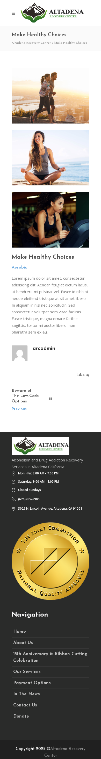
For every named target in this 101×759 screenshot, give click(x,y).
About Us (23, 643)
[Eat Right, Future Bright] (50, 220)
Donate (21, 716)
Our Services (27, 672)
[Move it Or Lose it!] (50, 158)
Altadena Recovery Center (31, 43)
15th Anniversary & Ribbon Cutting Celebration (50, 657)
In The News (26, 694)
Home (19, 632)
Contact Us (25, 705)
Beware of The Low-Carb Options (25, 396)
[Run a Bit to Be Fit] (50, 96)
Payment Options (32, 683)
